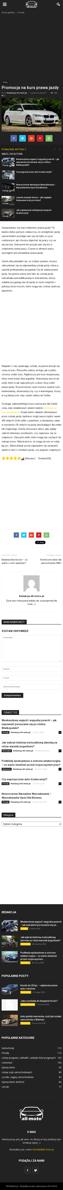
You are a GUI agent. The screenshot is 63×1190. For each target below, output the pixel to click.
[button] (58, 4)
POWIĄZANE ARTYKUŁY (14, 149)
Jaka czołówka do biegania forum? (39, 1001)
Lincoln (5, 1086)
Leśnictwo (7, 1062)
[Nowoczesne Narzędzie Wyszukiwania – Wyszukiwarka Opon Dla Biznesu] (8, 187)
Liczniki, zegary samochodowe (18, 1077)
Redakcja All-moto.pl (17, 93)
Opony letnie (8, 1067)
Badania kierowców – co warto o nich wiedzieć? (15, 561)
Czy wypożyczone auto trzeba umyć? (34, 172)
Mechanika (25, 992)
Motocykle (7, 751)
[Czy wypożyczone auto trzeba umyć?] (8, 175)
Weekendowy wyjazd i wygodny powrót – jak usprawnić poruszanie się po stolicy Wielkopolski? (37, 162)
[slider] (11, 458)
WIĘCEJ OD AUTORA (12, 154)
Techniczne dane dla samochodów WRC (50, 561)
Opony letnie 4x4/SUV (13, 1081)
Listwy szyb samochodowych (17, 1072)
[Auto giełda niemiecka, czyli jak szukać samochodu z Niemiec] (10, 1020)
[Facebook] (27, 1170)
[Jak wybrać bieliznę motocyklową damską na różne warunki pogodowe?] (10, 941)
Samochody (8, 1048)
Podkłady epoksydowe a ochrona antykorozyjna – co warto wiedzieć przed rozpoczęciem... (38, 955)
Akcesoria (7, 769)
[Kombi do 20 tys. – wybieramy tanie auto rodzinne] (10, 989)
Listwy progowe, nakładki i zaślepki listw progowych (29, 1057)
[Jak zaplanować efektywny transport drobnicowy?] (8, 213)
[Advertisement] (31, 47)
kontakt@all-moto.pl (43, 1149)
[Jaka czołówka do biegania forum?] (10, 1005)
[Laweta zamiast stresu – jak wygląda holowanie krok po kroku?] (8, 200)
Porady (5, 82)
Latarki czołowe (27, 1004)
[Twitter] (35, 1170)
